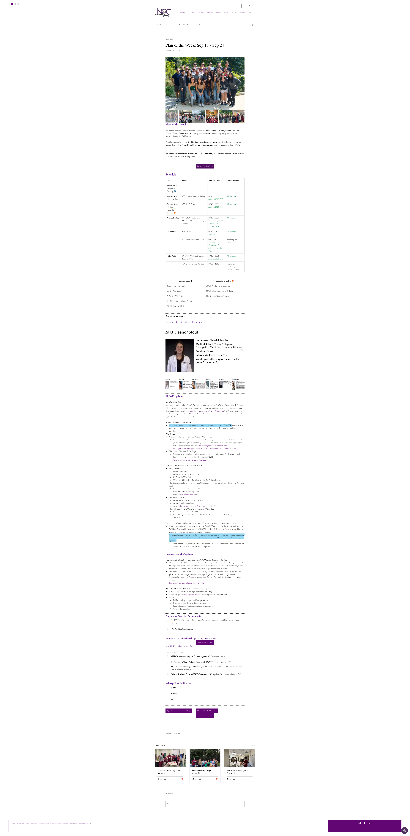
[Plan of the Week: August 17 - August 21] (205, 758)
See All (253, 745)
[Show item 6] (238, 116)
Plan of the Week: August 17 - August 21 (204, 771)
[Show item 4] (212, 116)
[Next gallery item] (242, 83)
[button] (252, 25)
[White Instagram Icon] (359, 823)
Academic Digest (202, 24)
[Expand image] (205, 83)
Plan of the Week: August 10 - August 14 (238, 771)
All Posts (158, 24)
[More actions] (243, 39)
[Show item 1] (171, 116)
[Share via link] (166, 727)
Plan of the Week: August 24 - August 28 (169, 771)
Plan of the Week (185, 24)
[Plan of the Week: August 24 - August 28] (170, 758)
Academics (170, 24)
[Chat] (404, 830)
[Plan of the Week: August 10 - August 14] (239, 758)
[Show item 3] (198, 116)
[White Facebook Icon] (364, 823)
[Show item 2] (185, 116)
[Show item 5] (225, 116)
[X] (369, 823)
